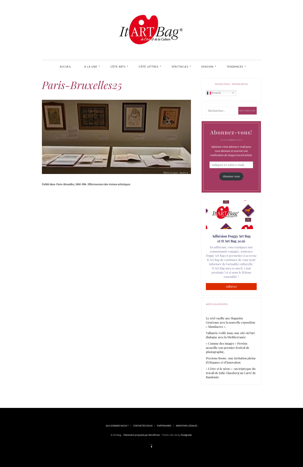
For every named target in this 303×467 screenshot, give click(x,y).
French (216, 93)
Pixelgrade (186, 434)
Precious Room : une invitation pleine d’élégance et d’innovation (231, 360)
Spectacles (180, 66)
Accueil (65, 66)
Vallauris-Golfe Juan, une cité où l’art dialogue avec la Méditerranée (230, 335)
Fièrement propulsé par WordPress (141, 434)
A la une (90, 66)
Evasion (207, 66)
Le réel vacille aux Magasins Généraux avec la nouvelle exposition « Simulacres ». (230, 322)
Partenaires (164, 425)
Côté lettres (149, 66)
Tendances (235, 66)
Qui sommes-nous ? (117, 425)
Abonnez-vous (231, 176)
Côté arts (118, 66)
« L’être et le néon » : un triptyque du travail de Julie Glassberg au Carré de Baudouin (231, 373)
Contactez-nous (143, 425)
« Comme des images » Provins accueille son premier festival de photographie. (227, 347)
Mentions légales (186, 425)
